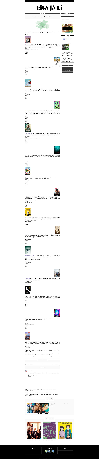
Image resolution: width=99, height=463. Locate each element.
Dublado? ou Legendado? (51, 357)
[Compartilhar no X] (32, 357)
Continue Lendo (53, 406)
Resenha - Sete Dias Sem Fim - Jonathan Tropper (67, 55)
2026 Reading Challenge (67, 36)
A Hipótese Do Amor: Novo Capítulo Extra (67, 61)
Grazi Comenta (67, 67)
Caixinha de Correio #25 (55, 364)
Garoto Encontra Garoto (49, 440)
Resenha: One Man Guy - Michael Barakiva (67, 53)
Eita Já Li (41, 458)
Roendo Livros (67, 72)
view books (71, 40)
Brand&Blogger (52, 458)
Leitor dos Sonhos (67, 70)
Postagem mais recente (29, 364)
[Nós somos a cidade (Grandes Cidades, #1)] (64, 49)
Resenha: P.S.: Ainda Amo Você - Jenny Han (67, 59)
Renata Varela (30, 370)
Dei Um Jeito (67, 65)
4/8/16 (28, 371)
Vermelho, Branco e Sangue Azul (66, 58)
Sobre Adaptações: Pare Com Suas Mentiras (67, 28)
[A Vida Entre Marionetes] (67, 49)
